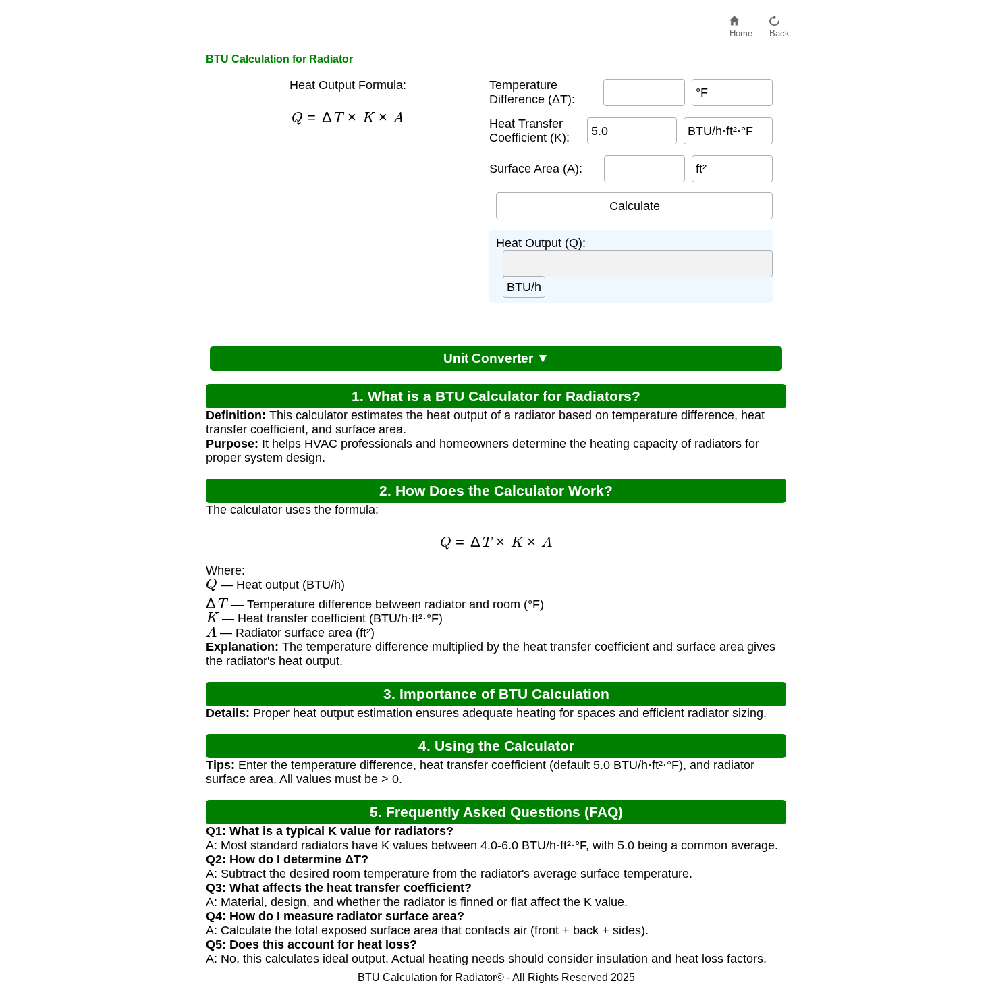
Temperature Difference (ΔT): (532, 92)
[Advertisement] (341, 234)
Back (779, 30)
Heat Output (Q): (541, 243)
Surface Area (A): (535, 169)
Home (740, 30)
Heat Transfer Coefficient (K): (529, 130)
